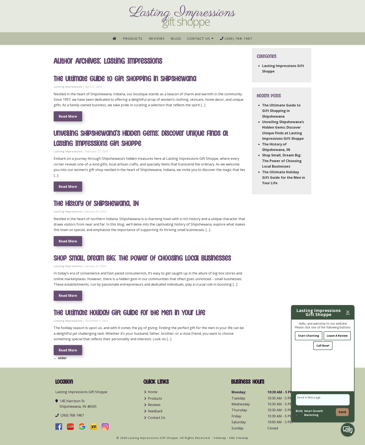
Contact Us (198, 38)
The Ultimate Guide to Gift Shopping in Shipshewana (125, 78)
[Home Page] (182, 16)
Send (342, 412)
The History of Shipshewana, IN (96, 203)
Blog (176, 38)
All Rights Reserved (195, 438)
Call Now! (322, 345)
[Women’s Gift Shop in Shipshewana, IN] (114, 38)
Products (133, 38)
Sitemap (220, 438)
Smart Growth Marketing (313, 413)
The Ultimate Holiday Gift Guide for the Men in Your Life (129, 312)
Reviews (157, 38)
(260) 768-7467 (237, 38)
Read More (68, 116)
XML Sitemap (238, 438)
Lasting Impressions (68, 87)
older (60, 358)
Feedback (155, 411)
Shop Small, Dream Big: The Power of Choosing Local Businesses (142, 258)
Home (152, 392)
